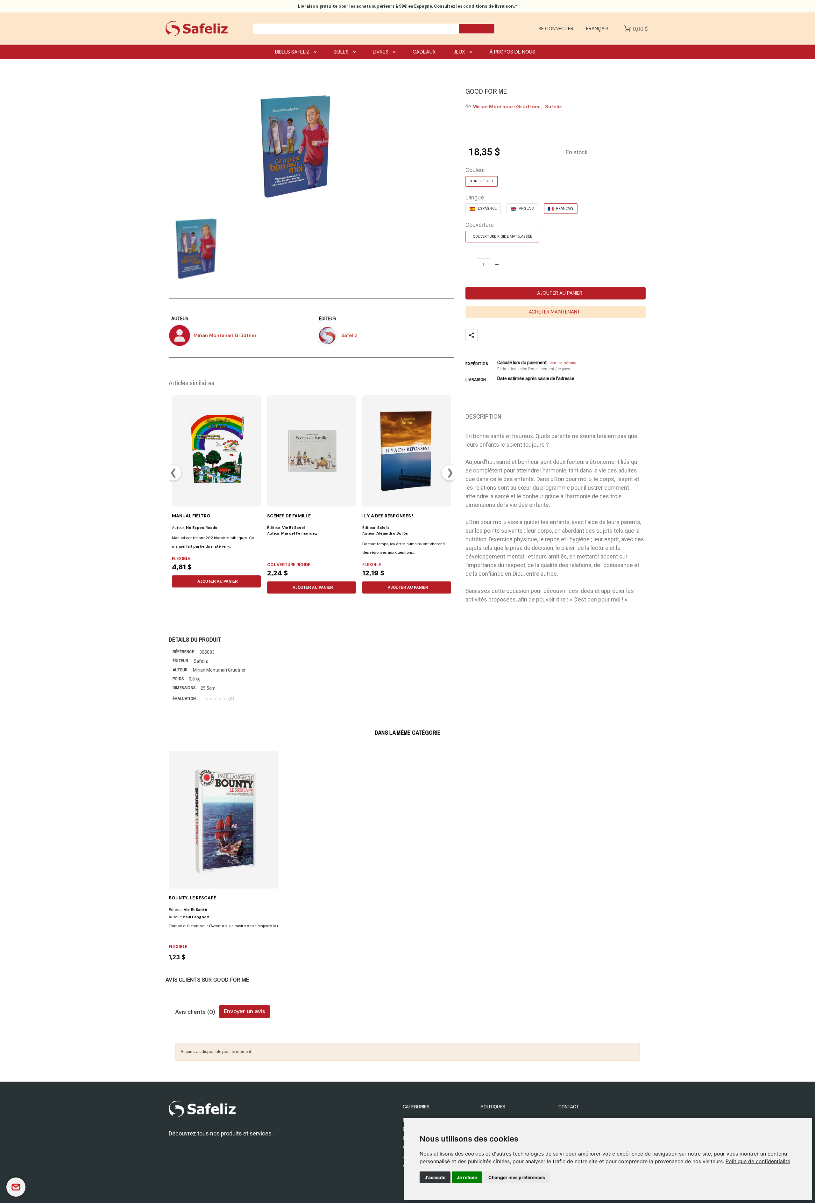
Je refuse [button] (467, 1177)
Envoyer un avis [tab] (244, 1011)
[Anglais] (522, 208)
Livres (380, 51)
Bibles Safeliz (292, 51)
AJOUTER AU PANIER (217, 581)
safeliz (553, 106)
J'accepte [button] (435, 1177)
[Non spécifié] (481, 181)
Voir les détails (562, 362)
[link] (758, 1161)
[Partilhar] (471, 335)
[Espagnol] (483, 208)
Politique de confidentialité (758, 1161)
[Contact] (15, 1187)
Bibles (341, 51)
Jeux (459, 51)
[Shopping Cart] (627, 29)
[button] (555, 293)
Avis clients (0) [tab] (195, 1012)
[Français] (561, 208)
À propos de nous (512, 51)
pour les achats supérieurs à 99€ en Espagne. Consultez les (407, 6)
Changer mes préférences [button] (516, 1177)
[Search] (476, 28)
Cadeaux (424, 51)
